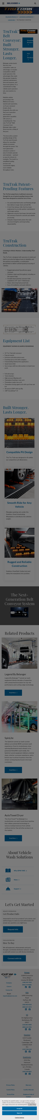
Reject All (19, 1113)
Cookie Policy (32, 1104)
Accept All (19, 1108)
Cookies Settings (19, 1117)
